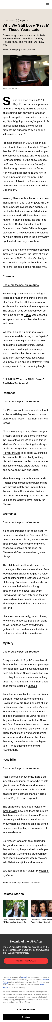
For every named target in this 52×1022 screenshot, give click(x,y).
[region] (26, 995)
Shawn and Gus (39, 535)
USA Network (19, 151)
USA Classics (35, 883)
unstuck (32, 685)
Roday (27, 314)
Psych (17, 104)
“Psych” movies (11, 452)
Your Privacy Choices (26, 1009)
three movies (10, 811)
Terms (8, 980)
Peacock (44, 870)
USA (6, 4)
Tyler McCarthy (10, 50)
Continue (26, 1017)
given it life (43, 121)
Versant (24, 977)
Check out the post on (21, 285)
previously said (11, 819)
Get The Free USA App (26, 961)
